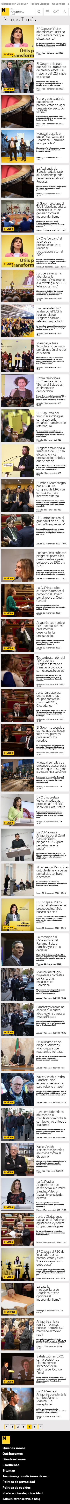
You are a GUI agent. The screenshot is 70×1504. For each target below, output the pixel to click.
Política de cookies (17, 1487)
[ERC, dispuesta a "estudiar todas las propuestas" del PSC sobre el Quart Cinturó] (35, 810)
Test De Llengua (39, 4)
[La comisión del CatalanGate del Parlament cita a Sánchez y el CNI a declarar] (35, 949)
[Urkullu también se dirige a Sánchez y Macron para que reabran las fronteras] (35, 1054)
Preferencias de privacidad (23, 1493)
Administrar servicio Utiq (21, 1499)
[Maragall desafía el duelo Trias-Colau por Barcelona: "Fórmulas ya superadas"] (35, 146)
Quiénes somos (14, 1448)
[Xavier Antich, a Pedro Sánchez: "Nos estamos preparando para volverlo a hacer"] (35, 1089)
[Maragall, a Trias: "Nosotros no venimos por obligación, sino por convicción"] (35, 355)
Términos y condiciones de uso (25, 1476)
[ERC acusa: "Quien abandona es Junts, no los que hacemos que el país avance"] (35, 41)
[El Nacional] (5, 12)
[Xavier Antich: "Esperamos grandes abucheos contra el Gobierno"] (35, 1159)
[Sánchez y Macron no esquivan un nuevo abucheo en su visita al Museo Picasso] (35, 1019)
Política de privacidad (19, 1482)
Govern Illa (58, 4)
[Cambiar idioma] (56, 12)
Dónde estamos (14, 1459)
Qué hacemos (13, 1453)
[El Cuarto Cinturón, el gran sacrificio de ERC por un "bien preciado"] (35, 530)
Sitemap (9, 1470)
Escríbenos (11, 1465)
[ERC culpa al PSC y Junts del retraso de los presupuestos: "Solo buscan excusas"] (35, 914)
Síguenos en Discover (14, 4)
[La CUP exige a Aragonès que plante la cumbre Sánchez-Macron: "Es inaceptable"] (35, 1404)
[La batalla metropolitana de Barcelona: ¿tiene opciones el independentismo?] (35, 1299)
